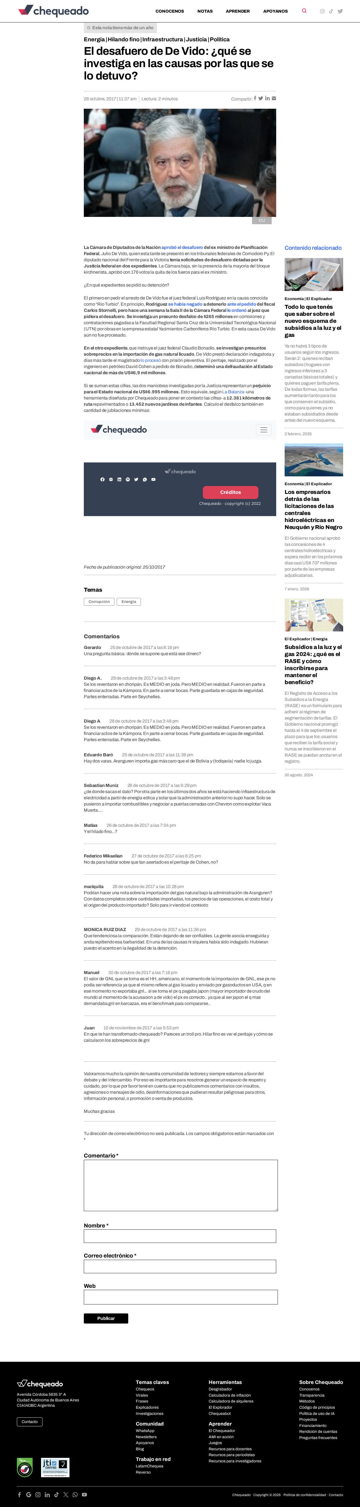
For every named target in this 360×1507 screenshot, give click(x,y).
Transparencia (312, 1395)
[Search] (304, 10)
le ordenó (237, 310)
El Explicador (319, 299)
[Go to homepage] (63, 11)
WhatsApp (145, 1431)
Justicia (196, 39)
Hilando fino (124, 39)
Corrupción (99, 602)
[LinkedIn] (49, 1495)
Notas (204, 11)
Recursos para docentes (230, 1449)
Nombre (96, 1225)
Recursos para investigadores (235, 1461)
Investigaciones (149, 1413)
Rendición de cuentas (318, 1431)
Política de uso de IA (317, 1413)
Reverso (143, 1472)
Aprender (238, 11)
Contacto (30, 1422)
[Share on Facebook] (255, 98)
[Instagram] (40, 1495)
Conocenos (170, 11)
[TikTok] (58, 1495)
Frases (142, 1401)
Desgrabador (220, 1389)
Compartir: (242, 99)
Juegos (215, 1443)
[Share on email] (274, 98)
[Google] (30, 1495)
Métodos (307, 1401)
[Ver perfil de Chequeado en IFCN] (25, 1467)
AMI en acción (221, 1437)
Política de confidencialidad (305, 1495)
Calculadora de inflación (230, 1395)
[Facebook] (21, 1495)
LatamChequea (149, 1466)
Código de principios (317, 1407)
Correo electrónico (110, 1255)
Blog (140, 1449)
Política (220, 39)
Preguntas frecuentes (318, 1438)
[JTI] (55, 1467)
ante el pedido (241, 304)
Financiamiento (313, 1426)
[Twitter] (68, 1495)
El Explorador (220, 1407)
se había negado (185, 304)
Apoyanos (275, 11)
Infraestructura (162, 39)
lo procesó (151, 360)
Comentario (101, 1155)
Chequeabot (220, 1413)
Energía (94, 39)
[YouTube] (84, 1495)
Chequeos (145, 1389)
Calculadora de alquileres (231, 1401)
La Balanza (233, 391)
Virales (142, 1395)
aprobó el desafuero (182, 247)
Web (90, 1286)
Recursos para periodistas (232, 1455)
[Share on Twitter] (261, 98)
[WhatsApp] (77, 1495)
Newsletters (146, 1437)
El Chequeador (222, 1431)
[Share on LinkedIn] (268, 98)
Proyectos (308, 1419)
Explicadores (147, 1407)
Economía (294, 299)
